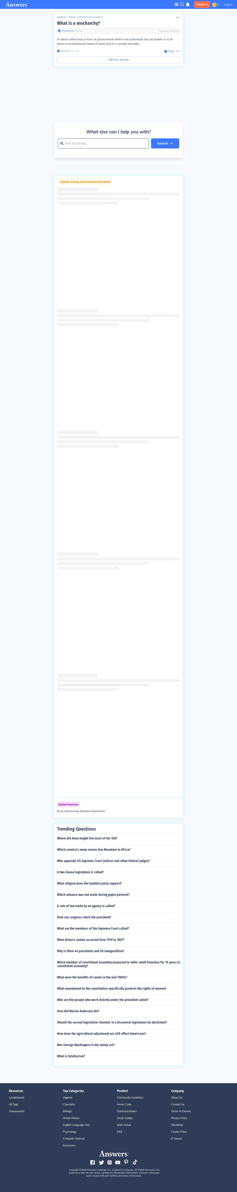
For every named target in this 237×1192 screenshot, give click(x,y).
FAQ (119, 1131)
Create (200, 4)
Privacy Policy (179, 1118)
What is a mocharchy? (78, 23)
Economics (69, 1145)
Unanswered (16, 1111)
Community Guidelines (130, 1097)
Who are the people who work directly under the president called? (102, 1000)
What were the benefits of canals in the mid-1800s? (92, 977)
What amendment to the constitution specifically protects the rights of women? (111, 989)
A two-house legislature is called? (80, 872)
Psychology (69, 1131)
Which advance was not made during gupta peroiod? (93, 895)
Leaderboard (16, 1097)
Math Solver (124, 1125)
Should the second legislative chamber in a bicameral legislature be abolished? (112, 1022)
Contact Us (177, 1104)
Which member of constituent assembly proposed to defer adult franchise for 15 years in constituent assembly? (118, 964)
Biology (67, 1111)
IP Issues (176, 1138)
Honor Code (124, 1104)
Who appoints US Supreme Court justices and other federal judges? (103, 861)
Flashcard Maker (127, 1111)
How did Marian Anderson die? (78, 1011)
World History (71, 1118)
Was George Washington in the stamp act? (86, 1045)
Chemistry (69, 1104)
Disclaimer (177, 1125)
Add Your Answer (118, 59)
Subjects (61, 17)
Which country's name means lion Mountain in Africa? (94, 850)
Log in (228, 4)
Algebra (67, 1097)
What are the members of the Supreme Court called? (93, 928)
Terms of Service (181, 1111)
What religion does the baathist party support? (89, 883)
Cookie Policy (179, 1131)
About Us (176, 1097)
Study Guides (125, 1118)
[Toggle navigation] (176, 4)
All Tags (13, 1104)
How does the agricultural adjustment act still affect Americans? (101, 1034)
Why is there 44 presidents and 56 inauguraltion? (90, 951)
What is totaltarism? (71, 1056)
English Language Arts (76, 1125)
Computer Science (74, 1138)
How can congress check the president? (84, 917)
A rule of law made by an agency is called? (86, 906)
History (72, 17)
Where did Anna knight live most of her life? (87, 838)
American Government (90, 17)
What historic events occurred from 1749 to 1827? (90, 940)
